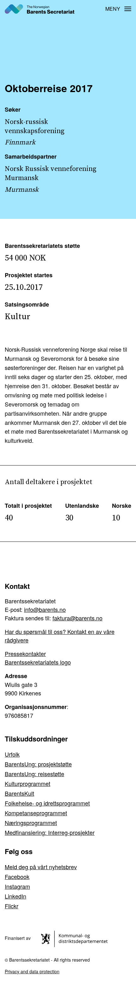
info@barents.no (45, 609)
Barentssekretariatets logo (38, 662)
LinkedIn (15, 896)
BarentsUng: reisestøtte (34, 774)
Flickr (11, 906)
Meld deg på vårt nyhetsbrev (41, 867)
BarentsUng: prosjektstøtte (38, 764)
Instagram (17, 886)
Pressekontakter (25, 653)
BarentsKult (19, 793)
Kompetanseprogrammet (36, 813)
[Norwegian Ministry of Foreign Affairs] (75, 938)
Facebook (17, 876)
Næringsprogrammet (31, 822)
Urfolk (12, 754)
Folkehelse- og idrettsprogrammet (47, 803)
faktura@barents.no (77, 618)
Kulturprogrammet (27, 783)
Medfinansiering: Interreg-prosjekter (50, 832)
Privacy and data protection (32, 971)
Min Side (95, 8)
